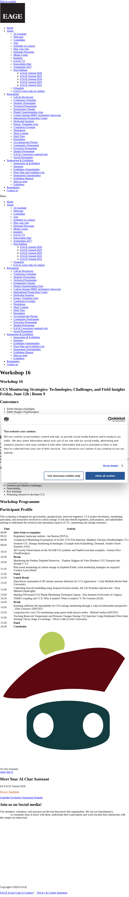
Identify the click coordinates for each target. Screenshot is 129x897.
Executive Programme (25, 148)
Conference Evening (24, 127)
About (10, 30)
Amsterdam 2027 (22, 67)
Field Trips (19, 136)
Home (10, 27)
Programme (13, 94)
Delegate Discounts (23, 52)
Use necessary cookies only (64, 475)
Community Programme (26, 145)
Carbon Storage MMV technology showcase (37, 115)
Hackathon (19, 139)
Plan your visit (21, 49)
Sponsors (18, 166)
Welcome (18, 36)
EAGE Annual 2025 (31, 76)
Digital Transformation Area (28, 112)
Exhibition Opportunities (26, 169)
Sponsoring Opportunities (27, 175)
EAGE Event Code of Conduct (16, 892)
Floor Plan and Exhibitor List (28, 172)
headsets (17, 58)
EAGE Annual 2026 (31, 73)
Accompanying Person (25, 142)
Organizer (18, 88)
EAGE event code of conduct (29, 91)
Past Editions (20, 70)
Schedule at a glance (24, 45)
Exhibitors (18, 184)
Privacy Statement (9, 791)
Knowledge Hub (22, 64)
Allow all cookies (105, 475)
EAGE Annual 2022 (31, 85)
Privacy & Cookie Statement (52, 892)
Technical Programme (25, 106)
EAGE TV (19, 61)
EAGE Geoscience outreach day (30, 154)
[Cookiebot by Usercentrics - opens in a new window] (110, 419)
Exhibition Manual (23, 178)
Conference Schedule (24, 100)
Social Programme (23, 157)
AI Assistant (19, 33)
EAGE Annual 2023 (31, 82)
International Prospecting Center (30, 118)
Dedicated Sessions (23, 121)
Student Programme (23, 151)
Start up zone (20, 181)
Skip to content (8, 1)
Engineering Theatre (24, 109)
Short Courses (20, 133)
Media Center (20, 55)
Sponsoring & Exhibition (20, 160)
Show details (110, 465)
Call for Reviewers (23, 97)
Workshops (19, 130)
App (15, 42)
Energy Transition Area (25, 124)
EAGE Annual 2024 (31, 79)
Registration (13, 187)
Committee (19, 39)
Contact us (12, 190)
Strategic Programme (24, 103)
